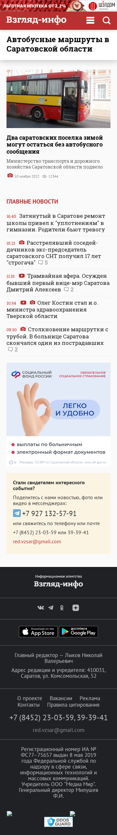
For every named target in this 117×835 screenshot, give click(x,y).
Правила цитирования (73, 704)
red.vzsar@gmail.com (37, 541)
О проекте (29, 698)
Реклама (90, 698)
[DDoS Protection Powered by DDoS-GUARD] (58, 825)
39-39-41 (78, 532)
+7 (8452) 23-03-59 (35, 532)
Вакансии (61, 698)
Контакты (29, 704)
